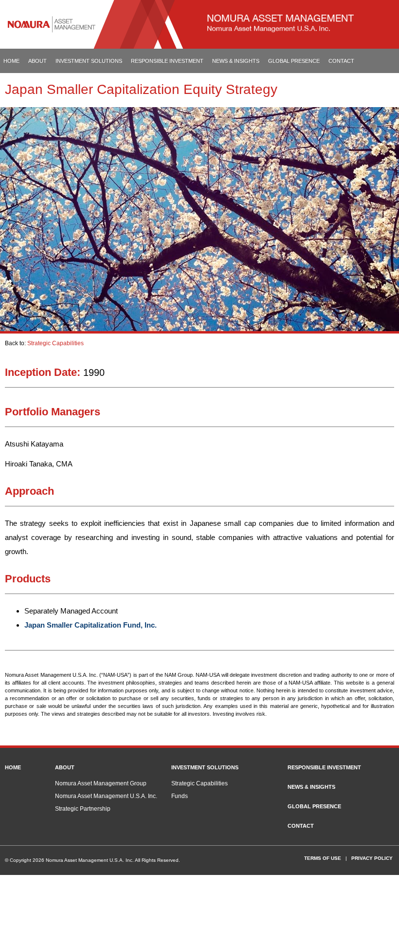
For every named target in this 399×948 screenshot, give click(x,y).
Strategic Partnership (82, 808)
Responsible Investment (167, 61)
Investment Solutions (88, 61)
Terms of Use (322, 858)
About (37, 61)
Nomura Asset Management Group (100, 783)
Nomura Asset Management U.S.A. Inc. (106, 796)
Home (11, 61)
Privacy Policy (372, 858)
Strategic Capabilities (55, 343)
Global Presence (294, 61)
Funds (179, 796)
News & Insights (235, 61)
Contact (341, 61)
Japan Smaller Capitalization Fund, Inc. (90, 625)
